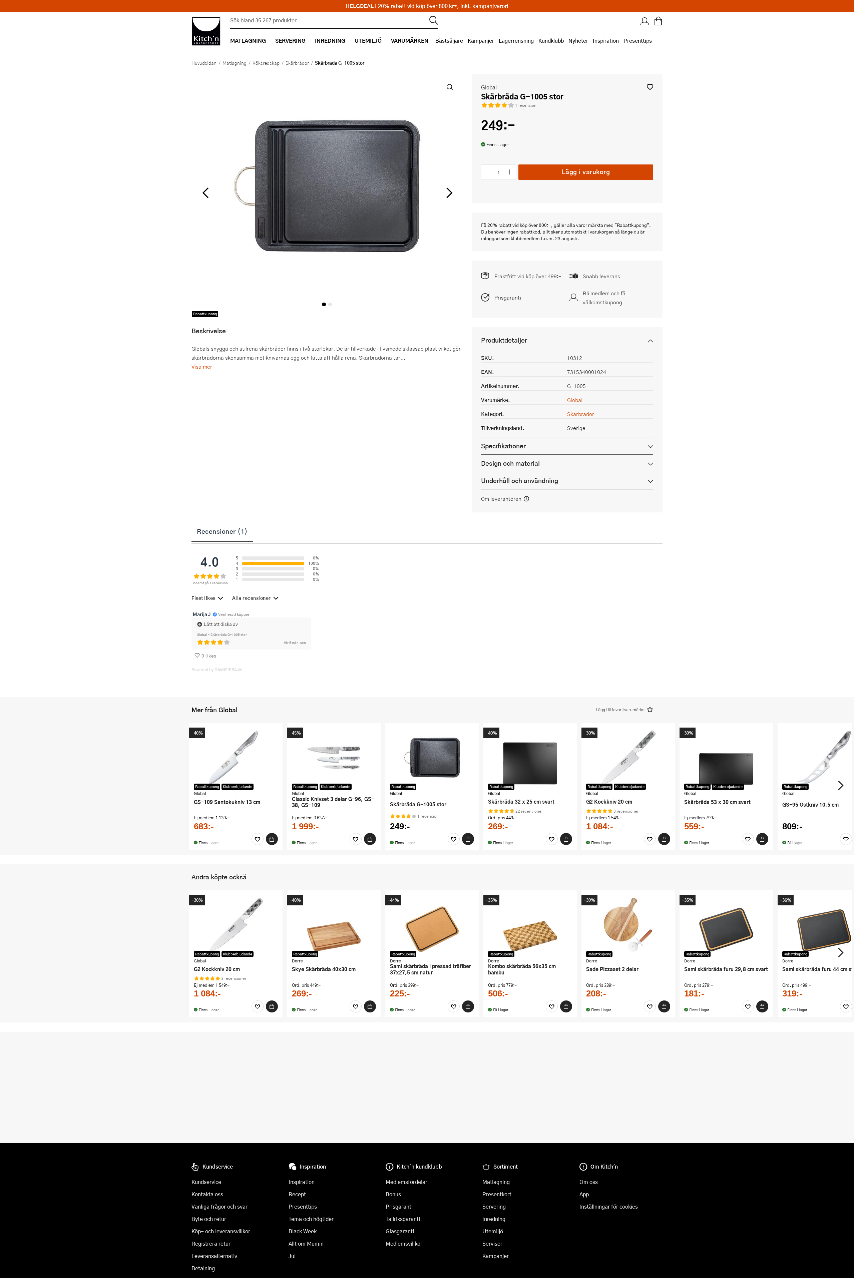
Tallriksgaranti (403, 1219)
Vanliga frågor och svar (219, 1206)
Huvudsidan (204, 62)
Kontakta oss (207, 1194)
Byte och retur (208, 1219)
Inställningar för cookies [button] (608, 1206)
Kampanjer (481, 40)
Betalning (203, 1268)
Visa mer (201, 366)
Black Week (303, 1231)
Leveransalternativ (214, 1256)
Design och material (510, 463)
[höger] (449, 193)
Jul (292, 1256)
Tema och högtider (311, 1219)
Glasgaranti (400, 1231)
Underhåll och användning (519, 480)
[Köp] (272, 839)
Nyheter (578, 40)
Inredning (493, 1219)
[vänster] (205, 193)
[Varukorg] (658, 22)
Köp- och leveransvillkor (220, 1231)
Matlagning (235, 62)
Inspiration (606, 40)
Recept (297, 1194)
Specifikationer (503, 446)
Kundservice (206, 1182)
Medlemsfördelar (406, 1182)
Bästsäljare (449, 40)
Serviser (492, 1243)
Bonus (393, 1194)
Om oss (588, 1182)
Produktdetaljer (504, 340)
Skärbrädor (297, 62)
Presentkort (496, 1194)
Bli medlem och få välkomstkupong (604, 297)
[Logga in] (644, 22)
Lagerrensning (516, 40)
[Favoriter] (258, 839)
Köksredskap (266, 62)
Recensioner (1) (222, 531)
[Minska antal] (487, 172)
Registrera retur (211, 1243)
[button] (650, 87)
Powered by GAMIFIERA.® (216, 670)
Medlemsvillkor (404, 1243)
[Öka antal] (510, 172)
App (584, 1194)
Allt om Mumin (306, 1243)
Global (489, 87)
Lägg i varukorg (586, 171)
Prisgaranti (507, 297)
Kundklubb (551, 40)
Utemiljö (492, 1231)
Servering (494, 1206)
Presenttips (637, 40)
